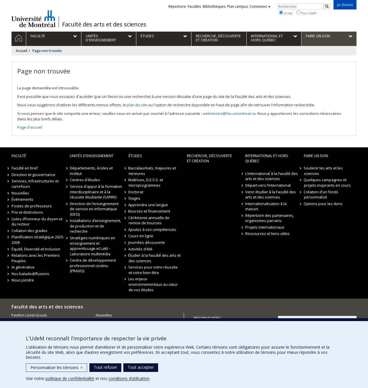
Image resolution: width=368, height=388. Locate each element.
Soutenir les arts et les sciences (323, 170)
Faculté (19, 155)
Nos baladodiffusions (30, 273)
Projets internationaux (264, 227)
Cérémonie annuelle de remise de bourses (149, 220)
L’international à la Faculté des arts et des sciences (271, 176)
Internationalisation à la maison (266, 206)
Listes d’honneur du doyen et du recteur (37, 221)
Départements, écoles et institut (91, 170)
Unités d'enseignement (92, 155)
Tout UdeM (308, 13)
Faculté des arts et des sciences (104, 24)
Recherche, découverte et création (209, 158)
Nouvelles (20, 193)
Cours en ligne (141, 235)
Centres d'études (85, 179)
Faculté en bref (25, 168)
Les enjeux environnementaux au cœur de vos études (153, 284)
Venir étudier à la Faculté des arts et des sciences (270, 194)
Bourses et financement (149, 211)
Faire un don (316, 155)
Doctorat (136, 191)
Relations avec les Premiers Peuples (36, 258)
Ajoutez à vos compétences (153, 229)
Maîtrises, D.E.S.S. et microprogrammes (146, 182)
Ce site (287, 13)
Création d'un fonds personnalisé (321, 194)
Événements (22, 199)
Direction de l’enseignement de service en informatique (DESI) (94, 209)
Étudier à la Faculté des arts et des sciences (155, 258)
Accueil (21, 50)
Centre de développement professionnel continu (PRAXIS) (93, 265)
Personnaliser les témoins (56, 367)
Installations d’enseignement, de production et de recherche (95, 226)
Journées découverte (147, 242)
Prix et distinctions (27, 212)
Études (135, 155)
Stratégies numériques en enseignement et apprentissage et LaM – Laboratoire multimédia (92, 245)
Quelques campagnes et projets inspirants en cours (327, 182)
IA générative (23, 267)
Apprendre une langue (148, 204)
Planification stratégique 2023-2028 (38, 239)
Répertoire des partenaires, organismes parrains (269, 218)
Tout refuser (105, 367)
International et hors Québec (266, 158)
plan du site (137, 104)
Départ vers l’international (268, 185)
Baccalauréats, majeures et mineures (152, 170)
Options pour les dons (323, 203)
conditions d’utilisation (129, 378)
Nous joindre (23, 280)
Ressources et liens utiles (267, 233)
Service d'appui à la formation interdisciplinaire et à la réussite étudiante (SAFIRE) (96, 192)
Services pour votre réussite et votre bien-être (153, 270)
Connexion (258, 6)
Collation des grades (29, 230)
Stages (135, 198)
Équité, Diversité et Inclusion (36, 249)
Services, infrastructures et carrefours (35, 183)
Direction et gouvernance (33, 174)
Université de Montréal (33, 18)
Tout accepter (141, 367)
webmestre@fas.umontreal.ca (229, 113)
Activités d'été (141, 249)
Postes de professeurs (32, 206)
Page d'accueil (29, 127)
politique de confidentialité (69, 378)
